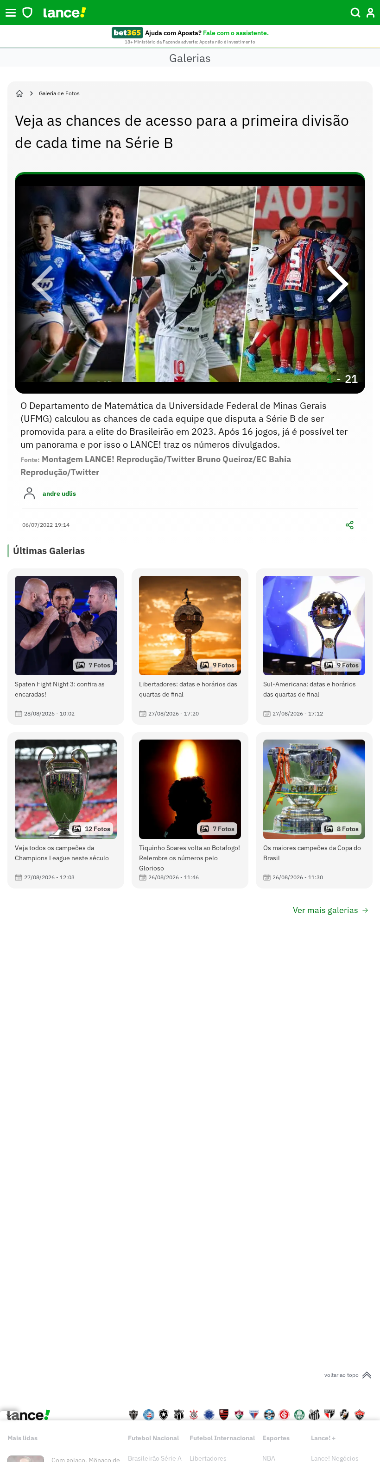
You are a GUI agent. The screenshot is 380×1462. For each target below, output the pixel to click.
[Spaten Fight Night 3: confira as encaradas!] (65, 646)
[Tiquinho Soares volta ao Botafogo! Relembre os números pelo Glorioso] (190, 810)
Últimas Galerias (49, 550)
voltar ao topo (341, 1374)
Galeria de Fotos (59, 93)
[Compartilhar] (349, 525)
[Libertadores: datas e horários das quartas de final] (190, 646)
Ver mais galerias (325, 910)
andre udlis (59, 493)
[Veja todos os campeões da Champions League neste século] (65, 810)
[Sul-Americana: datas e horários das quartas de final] (314, 646)
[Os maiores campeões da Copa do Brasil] (314, 810)
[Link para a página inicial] (19, 93)
